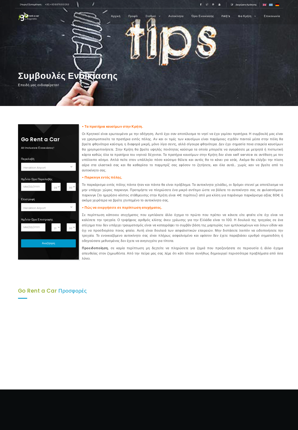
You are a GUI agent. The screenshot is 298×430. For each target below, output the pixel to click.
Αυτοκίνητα (176, 16)
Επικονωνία (272, 16)
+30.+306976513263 (57, 4)
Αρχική (115, 16)
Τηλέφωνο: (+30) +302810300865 (244, 409)
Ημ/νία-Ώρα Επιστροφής (37, 219)
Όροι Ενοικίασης (203, 16)
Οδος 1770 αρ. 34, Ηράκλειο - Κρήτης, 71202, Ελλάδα (233, 404)
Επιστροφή (28, 199)
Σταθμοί (151, 16)
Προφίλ (133, 16)
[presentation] (6, 343)
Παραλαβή (27, 159)
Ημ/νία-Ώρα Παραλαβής (37, 179)
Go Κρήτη (245, 16)
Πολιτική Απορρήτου (252, 414)
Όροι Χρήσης (230, 414)
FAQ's (226, 16)
